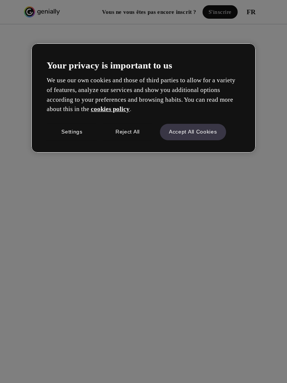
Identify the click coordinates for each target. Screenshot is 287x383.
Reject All (127, 132)
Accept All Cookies (193, 132)
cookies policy (110, 109)
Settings (72, 132)
